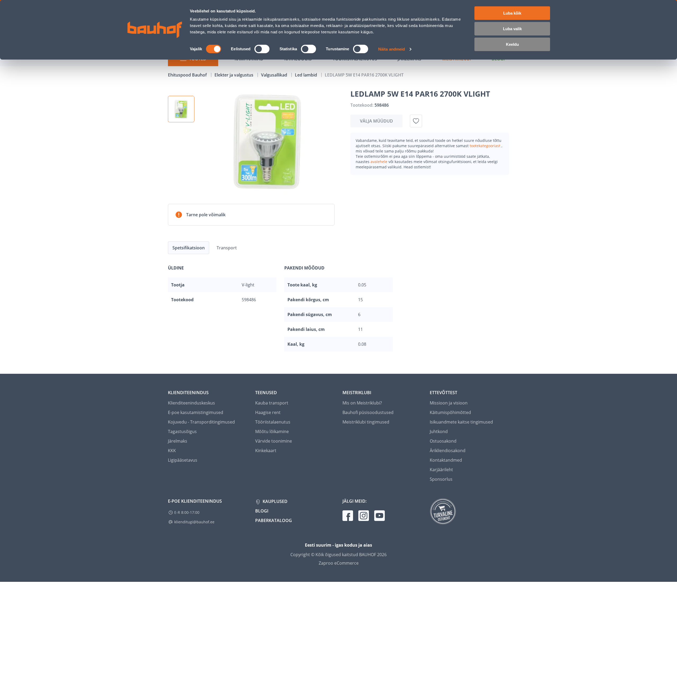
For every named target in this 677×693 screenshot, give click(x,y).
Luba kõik (512, 13)
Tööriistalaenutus (272, 422)
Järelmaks (177, 441)
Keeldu (512, 44)
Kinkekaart (265, 450)
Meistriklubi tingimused (365, 422)
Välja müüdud (376, 121)
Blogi (261, 511)
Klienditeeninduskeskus (191, 403)
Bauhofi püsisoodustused (368, 412)
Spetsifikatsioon (188, 248)
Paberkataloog (273, 520)
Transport (227, 248)
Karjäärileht (441, 469)
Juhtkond (439, 431)
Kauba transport (271, 403)
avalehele (379, 161)
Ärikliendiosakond (447, 450)
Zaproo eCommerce (339, 563)
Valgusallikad (274, 75)
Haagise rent (268, 412)
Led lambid (306, 75)
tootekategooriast (485, 145)
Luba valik (512, 28)
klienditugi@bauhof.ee (194, 521)
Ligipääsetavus (182, 460)
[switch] (261, 49)
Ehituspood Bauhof (188, 75)
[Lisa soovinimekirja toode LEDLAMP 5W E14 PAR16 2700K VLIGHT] (416, 121)
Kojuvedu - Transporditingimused (201, 422)
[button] (181, 109)
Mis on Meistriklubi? (362, 403)
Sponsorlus (441, 479)
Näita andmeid (391, 49)
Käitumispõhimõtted (450, 412)
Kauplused (274, 501)
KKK (172, 450)
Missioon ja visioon (449, 403)
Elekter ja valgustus (234, 75)
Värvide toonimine (273, 441)
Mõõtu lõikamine (272, 431)
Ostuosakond (443, 441)
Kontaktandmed (446, 460)
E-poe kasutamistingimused (195, 412)
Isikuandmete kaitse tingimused (461, 422)
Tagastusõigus (182, 431)
